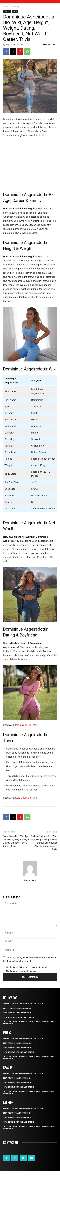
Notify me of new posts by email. (22, 971)
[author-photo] (30, 876)
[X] (13, 51)
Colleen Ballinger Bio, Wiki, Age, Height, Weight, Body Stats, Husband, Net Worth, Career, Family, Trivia (44, 843)
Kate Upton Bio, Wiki (26, 797)
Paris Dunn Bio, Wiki (26, 724)
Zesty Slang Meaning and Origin (18, 1008)
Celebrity (15, 6)
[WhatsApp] (27, 51)
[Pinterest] (20, 51)
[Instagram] (14, 1158)
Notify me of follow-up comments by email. (27, 967)
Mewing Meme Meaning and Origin (18, 1017)
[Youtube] (31, 1158)
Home (5, 6)
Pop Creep (10, 44)
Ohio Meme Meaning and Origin (17, 1013)
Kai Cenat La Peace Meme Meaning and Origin (23, 1004)
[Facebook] (6, 51)
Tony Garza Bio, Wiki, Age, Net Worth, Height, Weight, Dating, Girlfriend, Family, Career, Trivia (16, 841)
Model (15, 11)
